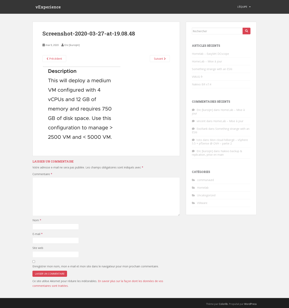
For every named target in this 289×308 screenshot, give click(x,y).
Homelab (203, 187)
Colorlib (223, 304)
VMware (202, 203)
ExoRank (202, 129)
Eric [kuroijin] (72, 45)
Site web (37, 248)
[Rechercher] (246, 31)
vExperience (48, 6)
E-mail (37, 234)
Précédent (55, 58)
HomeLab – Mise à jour (207, 61)
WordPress (250, 304)
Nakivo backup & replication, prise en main (217, 152)
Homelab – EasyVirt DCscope (210, 54)
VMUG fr (197, 77)
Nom (36, 220)
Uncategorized (206, 195)
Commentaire (42, 174)
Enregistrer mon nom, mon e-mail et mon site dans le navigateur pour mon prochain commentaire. (95, 266)
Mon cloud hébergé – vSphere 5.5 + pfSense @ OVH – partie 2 (220, 141)
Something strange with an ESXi (212, 69)
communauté (205, 180)
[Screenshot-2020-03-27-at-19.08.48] (81, 106)
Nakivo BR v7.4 (201, 84)
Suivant (159, 58)
